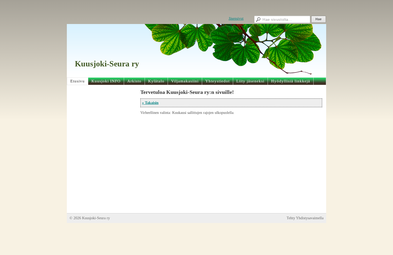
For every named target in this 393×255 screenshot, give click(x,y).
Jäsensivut (236, 19)
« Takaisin (150, 103)
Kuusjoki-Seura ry (107, 63)
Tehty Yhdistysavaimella (305, 218)
